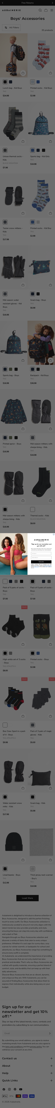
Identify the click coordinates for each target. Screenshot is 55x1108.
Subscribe (41, 562)
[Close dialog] (53, 534)
